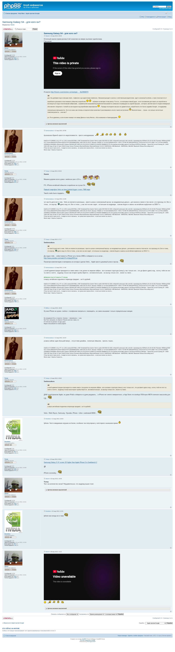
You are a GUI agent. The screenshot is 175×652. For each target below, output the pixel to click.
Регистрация (162, 17)
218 (15, 330)
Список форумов (11, 13)
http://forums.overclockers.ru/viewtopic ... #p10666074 (69, 92)
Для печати (166, 13)
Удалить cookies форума (135, 635)
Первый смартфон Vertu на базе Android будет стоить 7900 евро (67, 189)
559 (15, 164)
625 (15, 59)
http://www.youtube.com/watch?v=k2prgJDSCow (60, 258)
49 (14, 451)
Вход (169, 17)
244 (15, 331)
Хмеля (12, 24)
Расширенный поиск (165, 8)
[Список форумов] (13, 6)
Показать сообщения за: (58, 614)
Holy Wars (21, 13)
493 (15, 163)
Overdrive (48, 418)
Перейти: (141, 623)
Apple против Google (33, 13)
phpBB (84, 639)
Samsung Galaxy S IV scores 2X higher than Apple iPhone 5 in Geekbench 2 (70, 462)
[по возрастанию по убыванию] (114, 614)
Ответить (5, 28)
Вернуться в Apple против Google (14, 623)
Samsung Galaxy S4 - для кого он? (21, 22)
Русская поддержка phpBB (87, 640)
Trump (47, 171)
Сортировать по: (84, 614)
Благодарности (151, 17)
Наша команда (122, 635)
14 (15, 453)
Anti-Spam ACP (91, 641)
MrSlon (47, 308)
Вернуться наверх (170, 127)
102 (15, 180)
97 (15, 182)
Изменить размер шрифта (169, 13)
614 (15, 58)
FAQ (142, 17)
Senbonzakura (49, 130)
